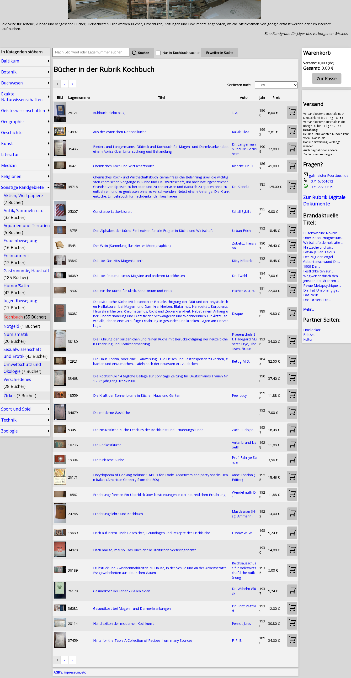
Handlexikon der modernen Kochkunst (123, 623)
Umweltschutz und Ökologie (22, 367)
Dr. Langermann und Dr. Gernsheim (244, 149)
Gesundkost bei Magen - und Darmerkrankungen (132, 608)
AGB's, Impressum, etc (70, 672)
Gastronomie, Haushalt (26, 274)
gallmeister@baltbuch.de (328, 175)
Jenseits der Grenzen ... (321, 280)
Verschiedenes (17, 382)
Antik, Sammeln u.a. (23, 214)
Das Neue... (312, 294)
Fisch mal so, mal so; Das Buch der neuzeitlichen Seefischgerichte (145, 550)
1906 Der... (311, 266)
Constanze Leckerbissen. (112, 211)
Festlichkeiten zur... (318, 271)
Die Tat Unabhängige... (321, 290)
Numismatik (16, 337)
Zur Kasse (327, 78)
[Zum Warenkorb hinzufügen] (292, 112)
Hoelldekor (312, 329)
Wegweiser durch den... (321, 275)
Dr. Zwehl (239, 275)
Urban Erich (241, 230)
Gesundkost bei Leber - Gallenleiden (121, 591)
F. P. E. (237, 640)
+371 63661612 (320, 181)
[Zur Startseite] (164, 17)
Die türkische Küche (108, 459)
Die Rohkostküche (107, 444)
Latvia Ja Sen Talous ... (320, 252)
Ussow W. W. (242, 532)
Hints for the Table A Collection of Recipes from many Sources (142, 640)
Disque (237, 313)
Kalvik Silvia (240, 131)
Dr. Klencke (241, 186)
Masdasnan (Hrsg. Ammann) (244, 513)
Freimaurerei (16, 259)
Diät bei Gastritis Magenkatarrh (118, 260)
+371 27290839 (320, 186)
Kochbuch (25, 317)
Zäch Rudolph (243, 429)
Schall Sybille (241, 211)
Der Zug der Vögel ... (319, 256)
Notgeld (22, 326)
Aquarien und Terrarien (27, 229)
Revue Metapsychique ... (322, 285)
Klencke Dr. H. (243, 165)
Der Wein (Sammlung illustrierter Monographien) (132, 245)
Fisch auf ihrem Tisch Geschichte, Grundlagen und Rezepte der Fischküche (151, 532)
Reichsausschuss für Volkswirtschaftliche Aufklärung (244, 570)
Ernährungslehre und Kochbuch (118, 513)
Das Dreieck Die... (317, 299)
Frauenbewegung (20, 244)
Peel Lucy (239, 395)
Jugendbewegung (20, 304)
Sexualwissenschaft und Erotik (26, 352)
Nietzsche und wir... (318, 247)
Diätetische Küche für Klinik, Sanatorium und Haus (132, 290)
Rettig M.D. (241, 361)
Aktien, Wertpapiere (23, 199)
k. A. (235, 112)
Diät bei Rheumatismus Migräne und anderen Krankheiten (139, 275)
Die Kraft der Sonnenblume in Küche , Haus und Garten (136, 395)
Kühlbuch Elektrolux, (109, 112)
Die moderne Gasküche (111, 412)
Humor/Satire (17, 289)
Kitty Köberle (242, 260)
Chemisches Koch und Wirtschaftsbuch (123, 165)
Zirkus (20, 395)
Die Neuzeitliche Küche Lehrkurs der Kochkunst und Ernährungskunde (148, 429)
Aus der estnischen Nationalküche (119, 131)
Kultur (308, 339)
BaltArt (309, 334)
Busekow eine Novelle (320, 232)
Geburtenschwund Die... (321, 261)
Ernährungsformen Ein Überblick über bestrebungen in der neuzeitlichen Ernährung (159, 494)
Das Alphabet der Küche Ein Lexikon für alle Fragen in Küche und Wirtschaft (153, 230)
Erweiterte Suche (219, 52)
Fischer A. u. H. (243, 290)
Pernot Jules (241, 623)
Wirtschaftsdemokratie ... (323, 242)
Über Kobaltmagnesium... (323, 237)
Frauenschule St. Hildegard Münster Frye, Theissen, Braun (244, 341)
